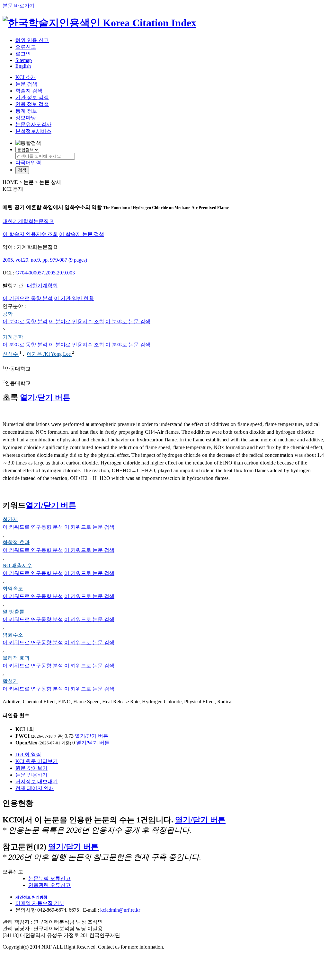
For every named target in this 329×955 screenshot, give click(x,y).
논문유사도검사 (33, 124)
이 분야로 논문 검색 (127, 321)
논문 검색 (26, 84)
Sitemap (23, 60)
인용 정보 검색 (32, 104)
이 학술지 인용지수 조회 (30, 234)
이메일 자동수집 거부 (39, 903)
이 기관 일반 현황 (74, 298)
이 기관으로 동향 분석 (28, 298)
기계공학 (13, 337)
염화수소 (13, 635)
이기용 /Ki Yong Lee (49, 354)
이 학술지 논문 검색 (81, 234)
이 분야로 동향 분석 (25, 321)
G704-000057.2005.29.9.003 (45, 272)
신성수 (11, 354)
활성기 (10, 681)
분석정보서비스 (33, 131)
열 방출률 (13, 611)
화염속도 (13, 588)
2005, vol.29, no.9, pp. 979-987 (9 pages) (45, 260)
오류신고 (25, 47)
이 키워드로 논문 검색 (89, 527)
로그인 (23, 53)
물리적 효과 (16, 658)
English (23, 66)
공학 (8, 314)
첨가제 (10, 519)
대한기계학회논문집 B (28, 221)
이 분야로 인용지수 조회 (76, 321)
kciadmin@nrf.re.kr (120, 910)
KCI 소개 (25, 77)
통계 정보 (26, 111)
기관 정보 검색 (32, 97)
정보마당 (25, 117)
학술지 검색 (28, 90)
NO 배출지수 (17, 565)
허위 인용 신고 (32, 40)
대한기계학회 (42, 285)
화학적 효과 (16, 542)
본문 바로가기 (19, 5)
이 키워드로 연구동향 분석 (33, 527)
